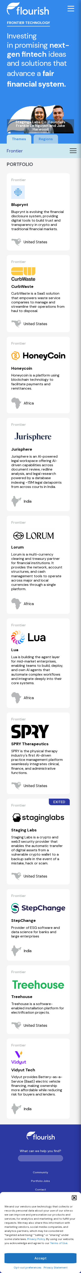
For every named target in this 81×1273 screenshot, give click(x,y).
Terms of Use (58, 1243)
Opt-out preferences (27, 1267)
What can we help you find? (40, 1151)
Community (40, 1172)
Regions (46, 139)
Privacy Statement (56, 1267)
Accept (40, 1258)
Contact (40, 1189)
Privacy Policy (36, 1239)
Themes (19, 139)
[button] (74, 1197)
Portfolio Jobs (40, 1181)
